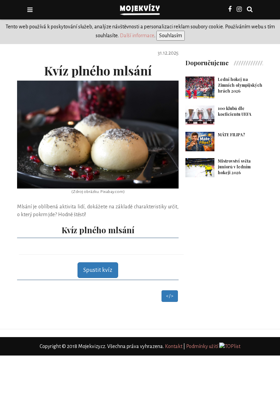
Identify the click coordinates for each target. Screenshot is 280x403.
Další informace (137, 35)
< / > (169, 296)
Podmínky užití (202, 346)
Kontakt (173, 346)
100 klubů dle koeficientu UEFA (234, 111)
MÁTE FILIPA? (231, 134)
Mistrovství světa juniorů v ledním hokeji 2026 (234, 166)
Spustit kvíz (97, 270)
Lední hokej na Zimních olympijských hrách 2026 (240, 85)
